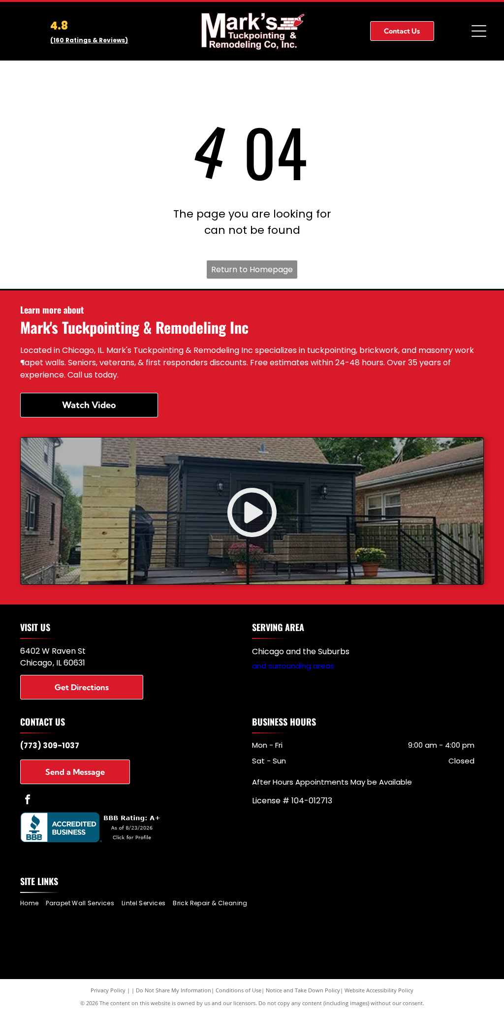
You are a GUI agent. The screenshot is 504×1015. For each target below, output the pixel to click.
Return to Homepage (252, 269)
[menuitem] (33, 903)
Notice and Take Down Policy (303, 990)
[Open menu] (479, 31)
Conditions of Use (238, 990)
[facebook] (27, 800)
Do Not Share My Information (173, 990)
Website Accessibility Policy (379, 990)
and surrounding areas (293, 666)
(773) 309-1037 (49, 745)
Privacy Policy (108, 990)
